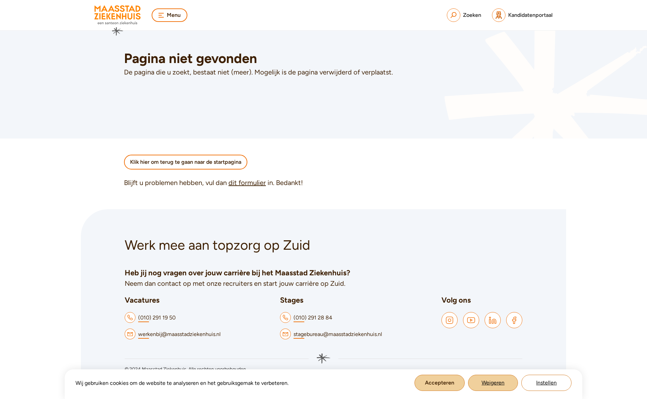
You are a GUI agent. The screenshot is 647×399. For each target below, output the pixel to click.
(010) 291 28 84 (313, 317)
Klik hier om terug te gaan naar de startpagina (185, 162)
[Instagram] (449, 320)
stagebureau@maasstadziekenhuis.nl (338, 334)
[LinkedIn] (493, 320)
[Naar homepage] (117, 20)
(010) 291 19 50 (157, 317)
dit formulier (247, 183)
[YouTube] (471, 320)
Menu (174, 15)
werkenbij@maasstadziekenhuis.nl (179, 334)
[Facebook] (514, 320)
